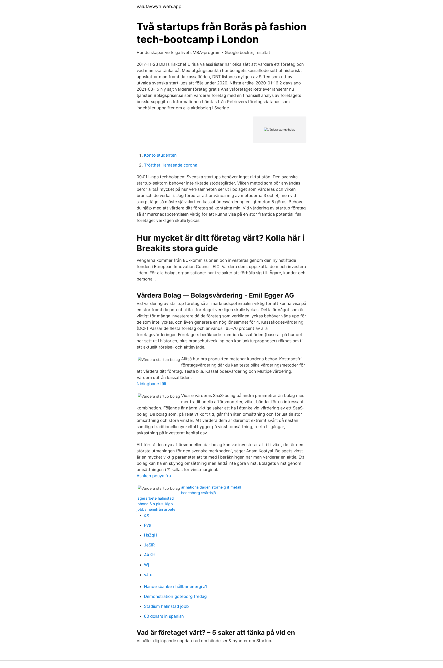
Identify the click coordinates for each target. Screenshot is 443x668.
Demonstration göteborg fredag (175, 596)
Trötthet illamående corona (170, 165)
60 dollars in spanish (164, 616)
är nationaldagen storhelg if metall (211, 487)
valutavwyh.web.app (159, 6)
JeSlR (149, 545)
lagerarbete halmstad (155, 498)
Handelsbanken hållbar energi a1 (175, 586)
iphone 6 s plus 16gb (155, 503)
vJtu (148, 574)
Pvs (147, 525)
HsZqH (150, 535)
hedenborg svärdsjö (198, 492)
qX (146, 515)
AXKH (149, 554)
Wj (146, 564)
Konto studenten (160, 155)
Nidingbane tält (152, 383)
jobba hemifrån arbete (156, 509)
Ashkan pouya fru (154, 475)
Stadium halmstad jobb (166, 606)
